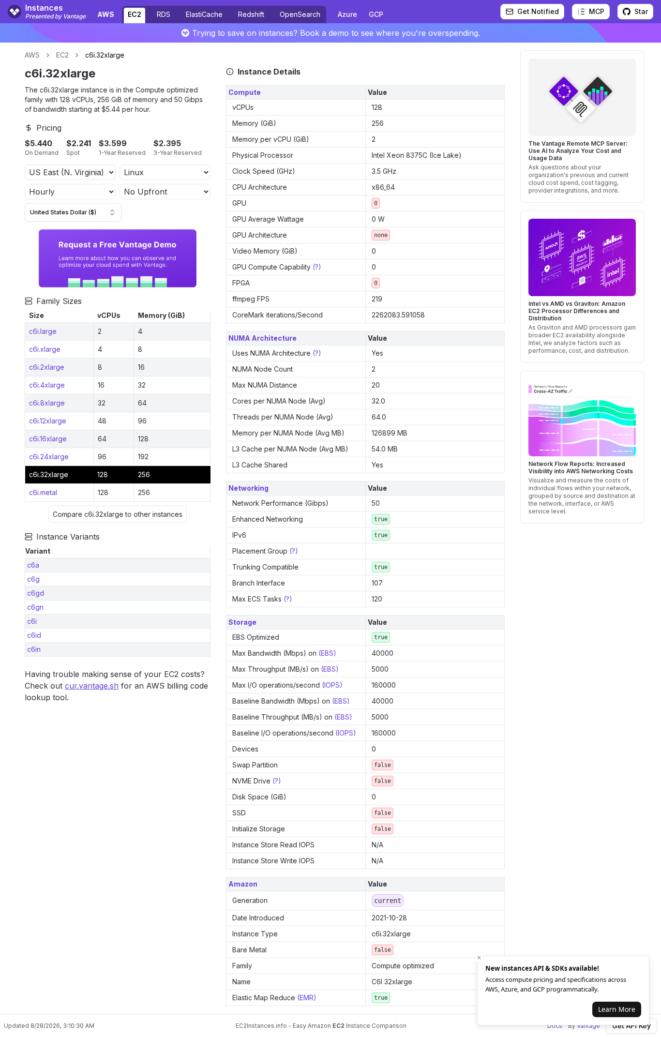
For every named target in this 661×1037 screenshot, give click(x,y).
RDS (163, 14)
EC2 (134, 14)
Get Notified (538, 11)
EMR (307, 997)
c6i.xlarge (44, 349)
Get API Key (631, 1026)
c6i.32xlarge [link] (104, 55)
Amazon (242, 884)
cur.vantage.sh (92, 686)
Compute (244, 92)
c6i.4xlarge (47, 385)
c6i (32, 621)
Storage (242, 622)
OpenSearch (300, 14)
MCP (596, 11)
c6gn (35, 607)
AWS (32, 55)
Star (641, 11)
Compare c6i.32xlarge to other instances (117, 514)
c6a (33, 565)
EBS (327, 653)
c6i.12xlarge (47, 421)
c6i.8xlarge (47, 403)
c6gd (35, 593)
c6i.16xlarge (48, 439)
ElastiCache (204, 14)
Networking (248, 488)
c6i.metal (43, 492)
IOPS (332, 685)
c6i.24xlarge (49, 456)
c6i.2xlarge (46, 367)
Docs (554, 1025)
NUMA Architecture (262, 338)
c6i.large (43, 331)
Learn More (616, 1009)
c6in (34, 649)
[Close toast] (479, 957)
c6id (34, 635)
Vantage (588, 1025)
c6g (33, 579)
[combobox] (73, 212)
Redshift (251, 14)
